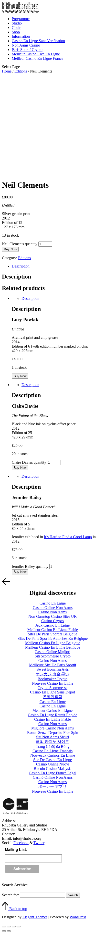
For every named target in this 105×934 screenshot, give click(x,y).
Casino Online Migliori (52, 652)
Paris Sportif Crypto (27, 50)
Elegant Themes (34, 917)
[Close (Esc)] (4, 926)
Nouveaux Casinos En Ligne (52, 755)
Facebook (21, 843)
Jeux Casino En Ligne (52, 625)
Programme (21, 19)
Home (6, 71)
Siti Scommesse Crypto (53, 656)
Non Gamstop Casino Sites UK (52, 616)
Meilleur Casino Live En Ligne (36, 54)
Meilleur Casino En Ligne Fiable (52, 630)
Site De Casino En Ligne (52, 760)
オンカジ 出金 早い (52, 674)
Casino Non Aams (52, 612)
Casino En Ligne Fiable (52, 719)
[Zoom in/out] (19, 926)
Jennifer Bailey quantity (30, 566)
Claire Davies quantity (29, 462)
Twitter (38, 843)
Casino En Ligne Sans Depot (52, 692)
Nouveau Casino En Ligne (52, 683)
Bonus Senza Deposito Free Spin (52, 732)
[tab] (57, 266)
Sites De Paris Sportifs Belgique (52, 634)
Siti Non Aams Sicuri (52, 737)
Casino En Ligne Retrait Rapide (52, 715)
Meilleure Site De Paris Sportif (52, 665)
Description (21, 266)
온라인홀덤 (52, 697)
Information (21, 36)
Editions (20, 71)
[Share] (9, 926)
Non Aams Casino (26, 45)
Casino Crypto (52, 621)
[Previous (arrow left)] (4, 931)
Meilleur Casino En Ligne (52, 710)
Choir (16, 27)
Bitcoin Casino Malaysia (53, 768)
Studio (17, 23)
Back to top (17, 909)
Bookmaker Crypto (52, 679)
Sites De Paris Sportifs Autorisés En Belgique (53, 638)
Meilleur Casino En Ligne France (37, 58)
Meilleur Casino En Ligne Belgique (52, 643)
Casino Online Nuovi (52, 764)
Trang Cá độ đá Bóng (52, 746)
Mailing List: (16, 850)
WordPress (78, 917)
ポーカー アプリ (52, 786)
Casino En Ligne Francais (52, 751)
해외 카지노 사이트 (52, 742)
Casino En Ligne (53, 603)
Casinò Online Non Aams (53, 777)
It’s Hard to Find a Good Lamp (68, 537)
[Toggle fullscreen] (14, 926)
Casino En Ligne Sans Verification (38, 41)
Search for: (10, 895)
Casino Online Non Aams (53, 608)
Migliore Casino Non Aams (52, 728)
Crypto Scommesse (52, 688)
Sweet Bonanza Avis (53, 669)
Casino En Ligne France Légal (52, 773)
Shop (16, 32)
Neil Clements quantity (19, 244)
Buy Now (10, 249)
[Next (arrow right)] (9, 931)
